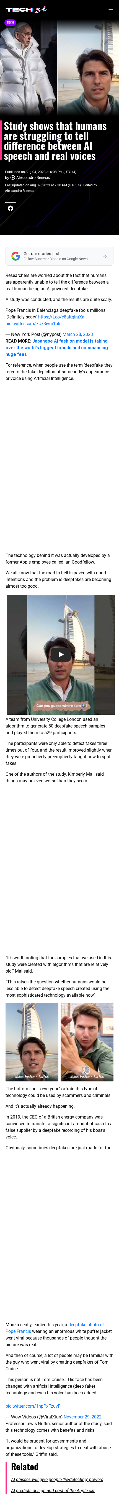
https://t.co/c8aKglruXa (61, 317)
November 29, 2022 (83, 1417)
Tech (10, 22)
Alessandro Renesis (33, 177)
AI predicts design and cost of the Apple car (53, 1490)
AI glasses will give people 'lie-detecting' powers (57, 1479)
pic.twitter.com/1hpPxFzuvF (33, 1406)
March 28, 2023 (78, 334)
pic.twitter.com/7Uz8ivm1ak (33, 323)
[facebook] (10, 208)
